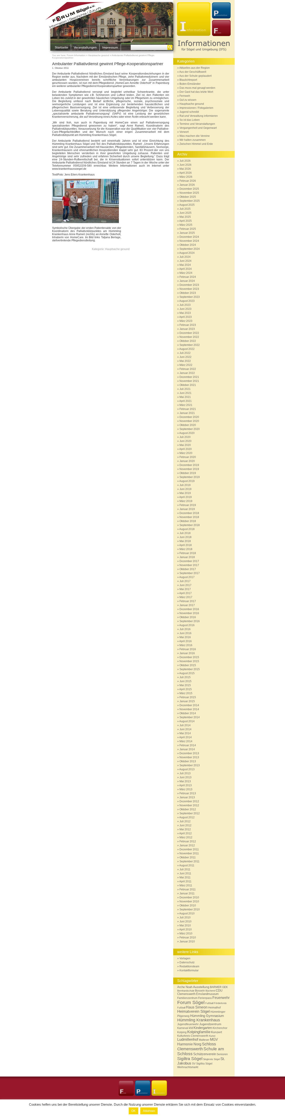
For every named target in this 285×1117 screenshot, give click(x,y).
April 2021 (185, 401)
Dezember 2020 (189, 417)
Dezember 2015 (189, 657)
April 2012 (185, 833)
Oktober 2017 (187, 569)
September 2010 (189, 909)
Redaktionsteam (189, 966)
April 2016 (185, 641)
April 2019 (185, 497)
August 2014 (187, 721)
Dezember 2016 (189, 609)
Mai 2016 (185, 637)
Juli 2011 (184, 869)
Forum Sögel (191, 1002)
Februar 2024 (187, 276)
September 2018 (189, 525)
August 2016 (187, 625)
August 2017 (187, 577)
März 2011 (185, 885)
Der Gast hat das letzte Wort (196, 91)
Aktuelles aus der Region (194, 67)
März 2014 (185, 741)
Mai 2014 (185, 733)
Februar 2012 (187, 841)
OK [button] (133, 1111)
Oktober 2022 (187, 341)
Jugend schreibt (189, 111)
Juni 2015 (185, 681)
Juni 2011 (185, 873)
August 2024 (187, 252)
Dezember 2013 (189, 753)
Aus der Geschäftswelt (192, 71)
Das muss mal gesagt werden (197, 87)
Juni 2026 (185, 164)
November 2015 (189, 661)
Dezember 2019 (189, 465)
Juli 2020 (185, 437)
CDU (219, 990)
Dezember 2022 (189, 333)
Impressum (110, 47)
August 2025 (187, 204)
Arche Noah (184, 987)
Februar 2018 (187, 553)
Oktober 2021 (187, 385)
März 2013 (185, 789)
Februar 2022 (187, 369)
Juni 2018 (185, 537)
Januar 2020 (187, 461)
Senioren (222, 1054)
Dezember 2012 (189, 801)
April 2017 (185, 593)
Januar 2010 (187, 941)
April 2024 (185, 268)
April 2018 (185, 545)
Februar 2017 (187, 601)
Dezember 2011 (189, 849)
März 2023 (185, 321)
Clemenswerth (186, 994)
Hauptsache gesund (98, 55)
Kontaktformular (189, 970)
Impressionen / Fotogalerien (196, 107)
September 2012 (189, 813)
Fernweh (184, 95)
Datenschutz (187, 962)
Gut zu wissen (187, 99)
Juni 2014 (185, 729)
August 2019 (187, 481)
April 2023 (185, 317)
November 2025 (189, 192)
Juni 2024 (185, 260)
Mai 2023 (185, 313)
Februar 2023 (187, 325)
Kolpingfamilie (198, 1032)
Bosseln (200, 990)
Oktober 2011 (187, 857)
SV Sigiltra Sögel (202, 1063)
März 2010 (185, 933)
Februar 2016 (187, 649)
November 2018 (189, 517)
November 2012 (189, 805)
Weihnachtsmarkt (187, 1067)
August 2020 (187, 433)
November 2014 (189, 709)
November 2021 (189, 381)
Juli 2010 (185, 917)
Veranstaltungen (85, 47)
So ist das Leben (189, 119)
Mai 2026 (185, 168)
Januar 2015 (187, 701)
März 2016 (185, 645)
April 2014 (185, 737)
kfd (191, 1028)
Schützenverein (204, 1054)
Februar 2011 (187, 889)
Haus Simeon (197, 1007)
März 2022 (185, 365)
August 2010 (187, 913)
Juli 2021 (185, 389)
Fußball (209, 1003)
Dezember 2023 (189, 284)
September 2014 (189, 717)
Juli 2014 (185, 725)
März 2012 (185, 837)
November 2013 (189, 757)
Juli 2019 (185, 485)
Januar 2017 (187, 605)
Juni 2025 (185, 212)
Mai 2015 (185, 685)
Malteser (204, 1039)
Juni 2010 (185, 921)
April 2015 (185, 689)
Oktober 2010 (187, 905)
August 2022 (187, 349)
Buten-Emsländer (190, 83)
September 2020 (189, 429)
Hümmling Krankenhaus (198, 1020)
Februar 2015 (187, 697)
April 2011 (185, 881)
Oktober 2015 (187, 665)
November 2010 (189, 901)
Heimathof (214, 1007)
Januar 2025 (187, 232)
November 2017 (189, 565)
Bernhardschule (185, 990)
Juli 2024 (185, 256)
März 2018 (185, 549)
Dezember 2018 (189, 513)
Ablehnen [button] (149, 1111)
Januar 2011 (187, 893)
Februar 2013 (187, 793)
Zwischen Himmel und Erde (196, 143)
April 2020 (185, 449)
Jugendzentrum (210, 1024)
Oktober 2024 (187, 244)
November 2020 (189, 421)
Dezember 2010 (189, 897)
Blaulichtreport (188, 79)
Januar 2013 (187, 797)
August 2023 (187, 300)
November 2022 (189, 337)
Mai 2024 (185, 264)
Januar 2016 (187, 653)
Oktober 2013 (187, 761)
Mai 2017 (185, 589)
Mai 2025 (185, 216)
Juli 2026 (185, 160)
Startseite (61, 47)
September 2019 (189, 477)
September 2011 (189, 861)
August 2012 (187, 817)
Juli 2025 (185, 208)
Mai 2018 (185, 541)
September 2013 (189, 765)
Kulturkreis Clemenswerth (192, 1035)
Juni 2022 (185, 357)
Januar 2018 (187, 557)
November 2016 (189, 613)
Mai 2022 (185, 361)
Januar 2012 (187, 845)
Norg (197, 1044)
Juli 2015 (185, 677)
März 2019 (185, 501)
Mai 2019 (185, 493)
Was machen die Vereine (194, 135)
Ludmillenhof (187, 1039)
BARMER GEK (219, 987)
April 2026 (185, 172)
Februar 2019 (187, 505)
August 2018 (187, 529)
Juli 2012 (185, 821)
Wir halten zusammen (192, 139)
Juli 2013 (185, 773)
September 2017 (189, 573)
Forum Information (76, 55)
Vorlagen (184, 958)
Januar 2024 (187, 280)
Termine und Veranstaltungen (197, 123)
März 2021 (185, 405)
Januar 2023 (187, 329)
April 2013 (185, 785)
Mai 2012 (185, 829)
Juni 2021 (185, 393)
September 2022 (189, 345)
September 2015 (189, 669)
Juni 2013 (185, 777)
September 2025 (189, 200)
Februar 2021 (187, 409)
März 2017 (185, 597)
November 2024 (189, 240)
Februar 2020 (187, 457)
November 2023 (189, 288)
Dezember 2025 (189, 188)
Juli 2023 (185, 304)
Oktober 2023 (187, 292)
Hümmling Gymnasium (207, 1016)
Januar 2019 (187, 509)
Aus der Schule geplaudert (195, 75)
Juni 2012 (185, 825)
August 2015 (187, 673)
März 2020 (185, 453)
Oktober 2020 (187, 425)
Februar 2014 (187, 745)
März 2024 (185, 272)
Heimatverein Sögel (193, 1011)
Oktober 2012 (187, 809)
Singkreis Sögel (211, 1059)
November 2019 (189, 469)
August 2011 (186, 865)
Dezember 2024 (189, 236)
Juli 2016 (185, 629)
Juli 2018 (185, 533)
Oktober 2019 (187, 473)
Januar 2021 (187, 413)
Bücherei (210, 990)
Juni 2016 (185, 633)
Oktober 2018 (187, 521)
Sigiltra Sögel (189, 1058)
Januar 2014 (187, 749)
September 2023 (189, 296)
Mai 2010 (185, 925)
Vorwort (184, 131)
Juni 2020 (185, 441)
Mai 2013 (185, 781)
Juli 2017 (185, 581)
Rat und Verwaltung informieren (198, 115)
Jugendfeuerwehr (188, 1024)
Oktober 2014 (187, 713)
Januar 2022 (187, 373)
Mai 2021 (185, 397)
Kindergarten (202, 1028)
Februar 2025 (187, 228)
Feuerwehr (221, 998)
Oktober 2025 (187, 196)
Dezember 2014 (189, 705)
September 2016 (189, 621)
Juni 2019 (185, 489)
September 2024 (189, 248)
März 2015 (185, 693)
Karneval (182, 1027)
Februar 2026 (187, 180)
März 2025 (185, 224)
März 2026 (185, 176)
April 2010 (185, 929)
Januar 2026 (187, 184)
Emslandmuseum (207, 994)
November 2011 (189, 853)
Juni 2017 (185, 585)
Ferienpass (205, 998)
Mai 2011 (185, 877)
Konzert (216, 1032)
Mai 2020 (185, 445)
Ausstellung (201, 987)
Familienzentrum (187, 997)
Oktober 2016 (187, 617)
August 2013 (187, 769)
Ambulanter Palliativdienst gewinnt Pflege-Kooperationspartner (107, 64)
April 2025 (185, 220)
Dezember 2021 (189, 377)
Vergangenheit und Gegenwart (198, 127)
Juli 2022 (185, 353)
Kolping (182, 1032)
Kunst (212, 1035)
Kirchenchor (220, 1027)
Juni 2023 (185, 309)
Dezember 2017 (189, 561)
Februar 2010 (187, 937)
